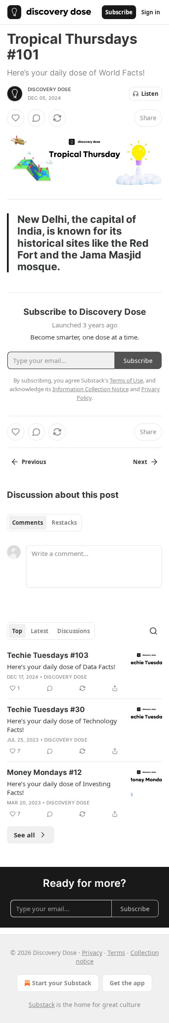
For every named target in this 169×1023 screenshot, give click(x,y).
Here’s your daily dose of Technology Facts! (62, 725)
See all (24, 834)
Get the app (127, 983)
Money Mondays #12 (44, 772)
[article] (84, 671)
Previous (34, 462)
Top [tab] (17, 631)
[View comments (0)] (36, 118)
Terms (116, 952)
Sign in (150, 12)
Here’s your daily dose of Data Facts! (61, 666)
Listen (150, 94)
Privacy (92, 952)
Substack (42, 1004)
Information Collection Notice (90, 389)
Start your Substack (61, 983)
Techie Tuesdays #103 (47, 655)
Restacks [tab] (64, 522)
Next (140, 462)
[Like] (15, 118)
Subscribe (119, 12)
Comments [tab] (27, 522)
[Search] (153, 631)
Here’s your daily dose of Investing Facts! (58, 788)
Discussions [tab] (73, 631)
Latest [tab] (40, 631)
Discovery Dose (49, 89)
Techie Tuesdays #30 (46, 709)
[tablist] (44, 522)
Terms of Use (126, 380)
